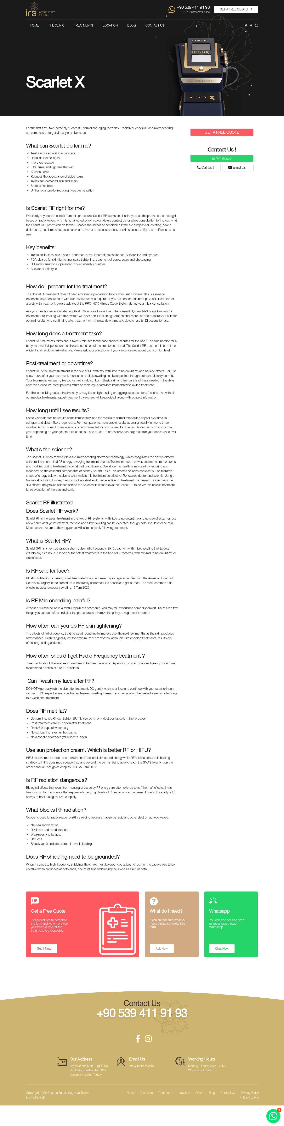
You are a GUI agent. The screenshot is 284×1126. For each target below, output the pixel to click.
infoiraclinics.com (141, 1066)
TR (245, 25)
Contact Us (228, 1092)
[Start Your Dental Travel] (171, 9)
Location (184, 1092)
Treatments (165, 1092)
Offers (199, 1092)
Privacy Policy (250, 1092)
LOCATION (110, 25)
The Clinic (146, 1092)
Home (130, 1092)
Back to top (251, 1097)
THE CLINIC (56, 25)
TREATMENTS (83, 25)
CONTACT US (154, 25)
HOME (34, 25)
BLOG (131, 25)
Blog (212, 1092)
